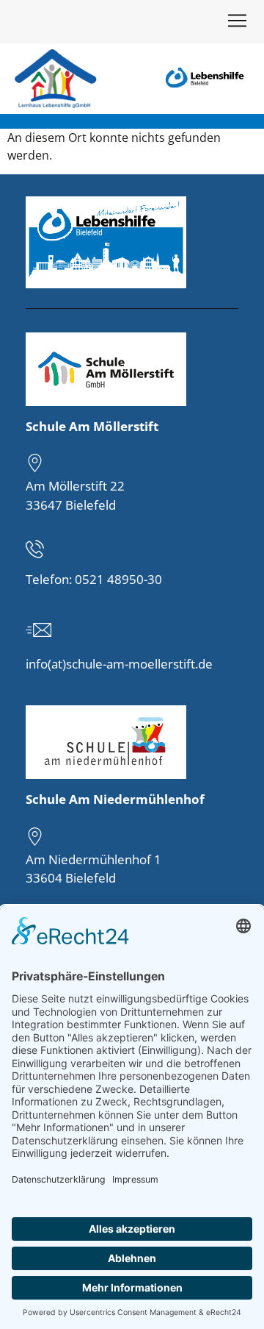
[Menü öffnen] (237, 23)
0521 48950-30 (118, 579)
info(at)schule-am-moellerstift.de (119, 663)
